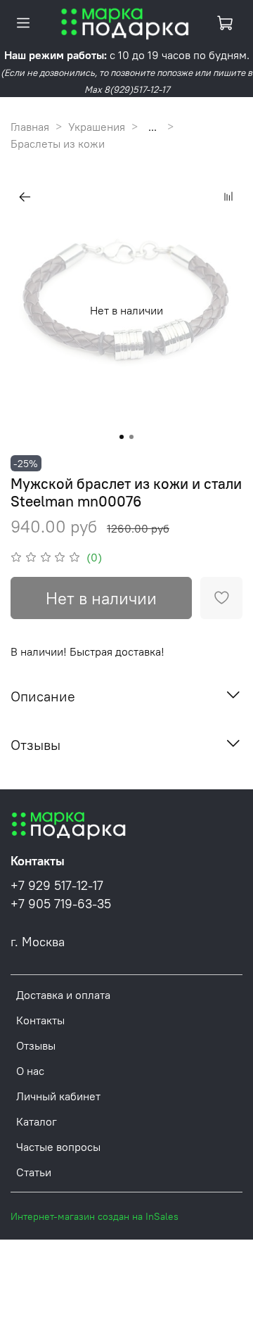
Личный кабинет (58, 1096)
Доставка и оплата (63, 995)
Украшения (96, 127)
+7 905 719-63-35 (61, 904)
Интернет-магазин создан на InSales (95, 1216)
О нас (30, 1071)
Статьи (33, 1172)
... (152, 126)
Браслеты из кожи (58, 143)
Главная (30, 127)
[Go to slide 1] (121, 437)
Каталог (36, 1121)
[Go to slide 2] (131, 437)
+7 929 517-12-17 (57, 885)
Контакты (40, 1020)
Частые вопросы (58, 1147)
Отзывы (36, 1045)
